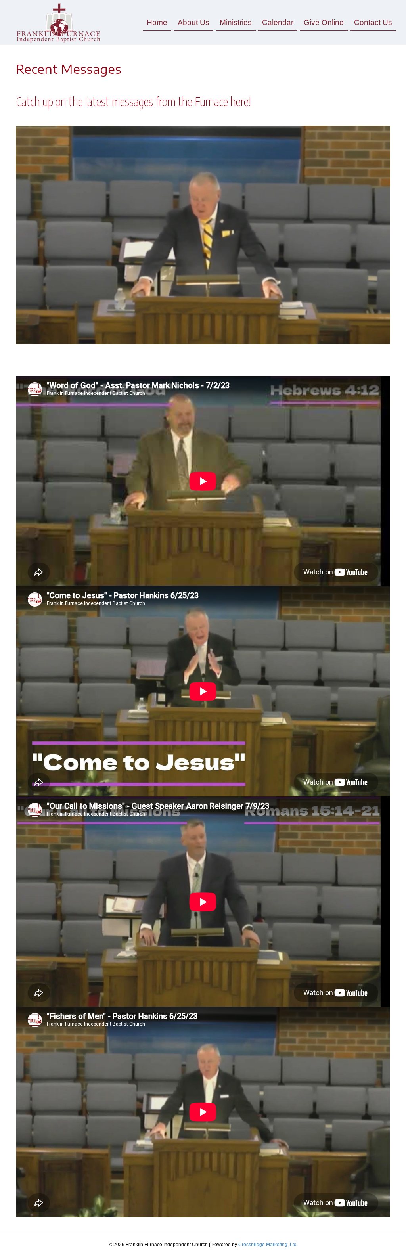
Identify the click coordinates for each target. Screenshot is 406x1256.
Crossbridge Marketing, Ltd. (268, 1244)
